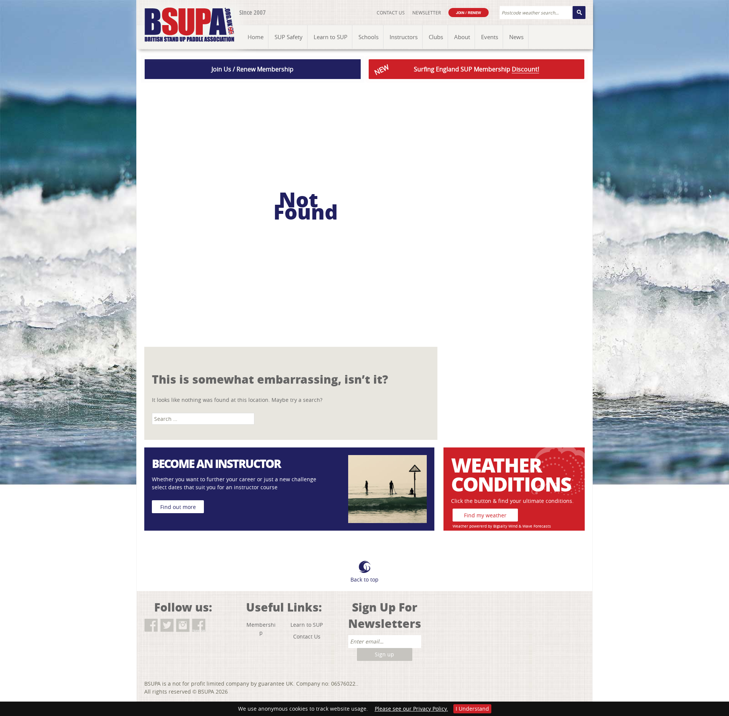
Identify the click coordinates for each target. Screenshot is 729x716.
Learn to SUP (306, 624)
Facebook (151, 625)
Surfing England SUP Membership (455, 69)
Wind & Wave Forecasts (529, 526)
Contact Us (391, 12)
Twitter (167, 625)
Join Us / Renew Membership (252, 69)
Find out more (178, 507)
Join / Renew (468, 12)
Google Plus (214, 625)
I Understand (472, 708)
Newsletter (426, 12)
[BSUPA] (181, 16)
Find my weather (485, 515)
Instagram (182, 625)
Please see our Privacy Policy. (411, 708)
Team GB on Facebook (198, 625)
